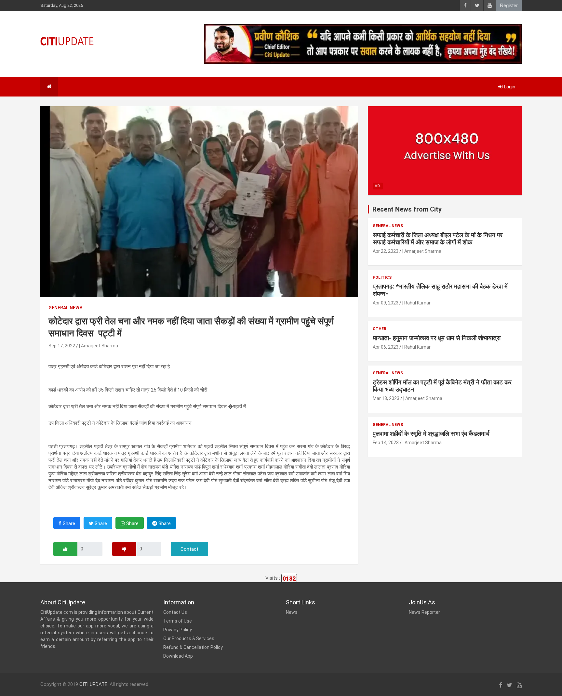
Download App (178, 656)
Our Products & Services (188, 638)
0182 (289, 578)
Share (68, 523)
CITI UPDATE (93, 684)
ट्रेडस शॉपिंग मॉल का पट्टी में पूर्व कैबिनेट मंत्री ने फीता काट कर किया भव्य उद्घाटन (442, 386)
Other (379, 329)
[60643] (65, 549)
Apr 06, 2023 (385, 347)
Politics (382, 277)
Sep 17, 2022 (61, 345)
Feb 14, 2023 (386, 442)
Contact (189, 549)
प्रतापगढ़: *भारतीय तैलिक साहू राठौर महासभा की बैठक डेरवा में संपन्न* (440, 290)
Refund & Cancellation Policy (193, 647)
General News (65, 307)
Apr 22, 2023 (385, 251)
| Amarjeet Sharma (98, 345)
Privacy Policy (177, 629)
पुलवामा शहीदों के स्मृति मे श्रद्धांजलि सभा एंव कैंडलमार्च (431, 433)
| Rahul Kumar (416, 302)
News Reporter (424, 612)
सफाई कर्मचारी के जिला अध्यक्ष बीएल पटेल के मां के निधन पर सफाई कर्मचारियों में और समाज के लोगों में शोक (437, 238)
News (292, 612)
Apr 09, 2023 (385, 302)
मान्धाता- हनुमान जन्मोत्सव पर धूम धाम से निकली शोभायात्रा (437, 338)
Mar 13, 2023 (386, 398)
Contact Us (175, 612)
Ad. (378, 186)
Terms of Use (177, 621)
